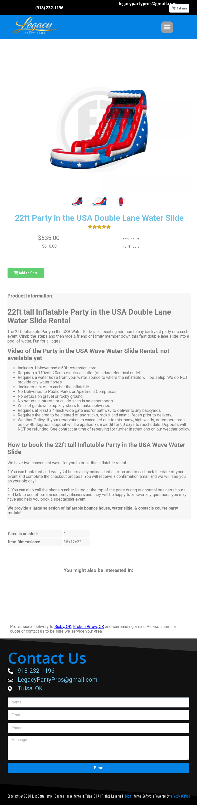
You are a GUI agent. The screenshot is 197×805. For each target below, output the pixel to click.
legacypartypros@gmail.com (148, 3)
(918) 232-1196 (49, 7)
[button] (167, 27)
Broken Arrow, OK (88, 626)
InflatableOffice (180, 796)
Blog (128, 796)
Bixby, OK (62, 626)
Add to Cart (27, 273)
